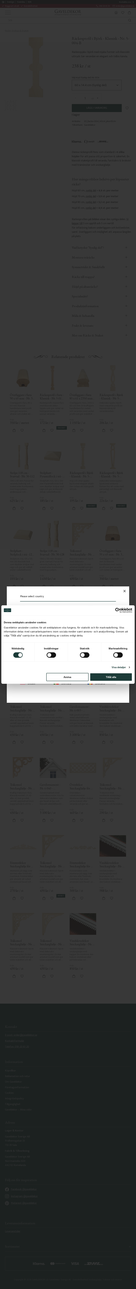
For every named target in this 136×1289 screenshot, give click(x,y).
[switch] (51, 655)
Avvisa (67, 677)
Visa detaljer (119, 667)
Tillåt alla (111, 677)
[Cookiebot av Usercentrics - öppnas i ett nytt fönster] (117, 610)
